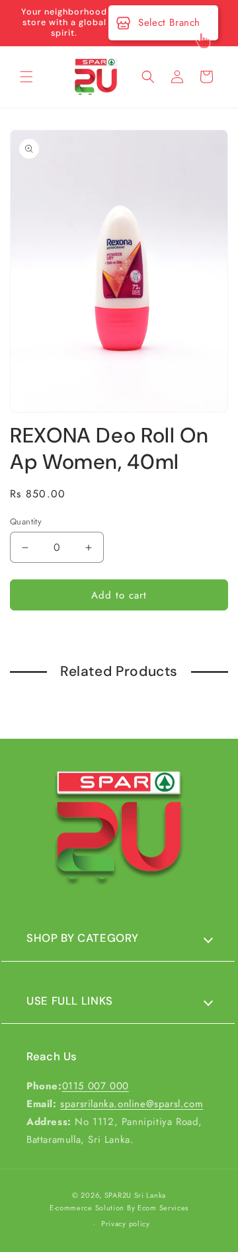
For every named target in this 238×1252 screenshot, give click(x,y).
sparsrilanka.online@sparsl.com (131, 1104)
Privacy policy (125, 1223)
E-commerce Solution (87, 1207)
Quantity (26, 521)
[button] (26, 76)
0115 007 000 (95, 1086)
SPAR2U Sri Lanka (135, 1195)
